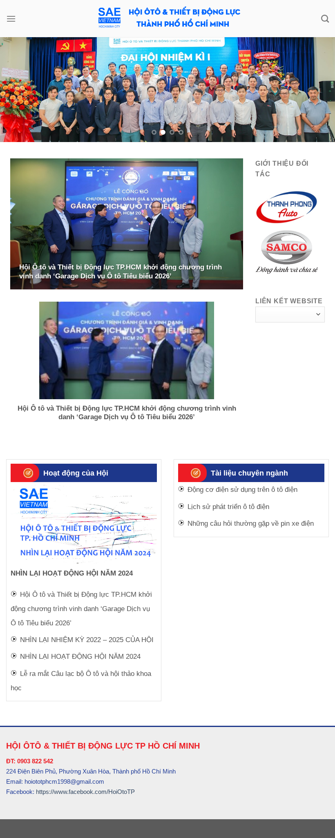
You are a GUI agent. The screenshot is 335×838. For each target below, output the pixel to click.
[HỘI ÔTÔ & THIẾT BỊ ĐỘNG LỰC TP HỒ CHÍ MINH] (167, 18)
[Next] (317, 87)
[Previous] (17, 87)
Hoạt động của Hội (75, 467)
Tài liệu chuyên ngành (249, 467)
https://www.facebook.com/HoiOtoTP (85, 785)
